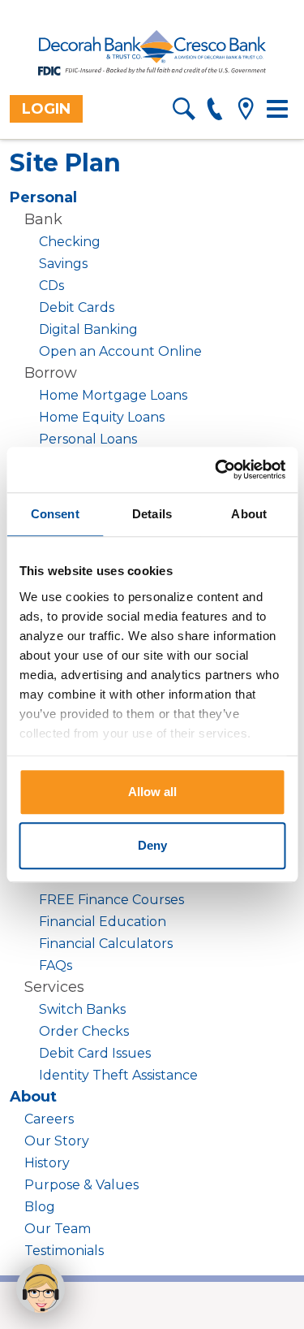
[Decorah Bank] (152, 53)
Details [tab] (152, 514)
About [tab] (249, 514)
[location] (245, 111)
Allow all (152, 792)
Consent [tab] (55, 514)
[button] (40, 1288)
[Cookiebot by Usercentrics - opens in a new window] (216, 469)
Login (46, 109)
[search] (183, 111)
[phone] (214, 111)
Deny (152, 845)
